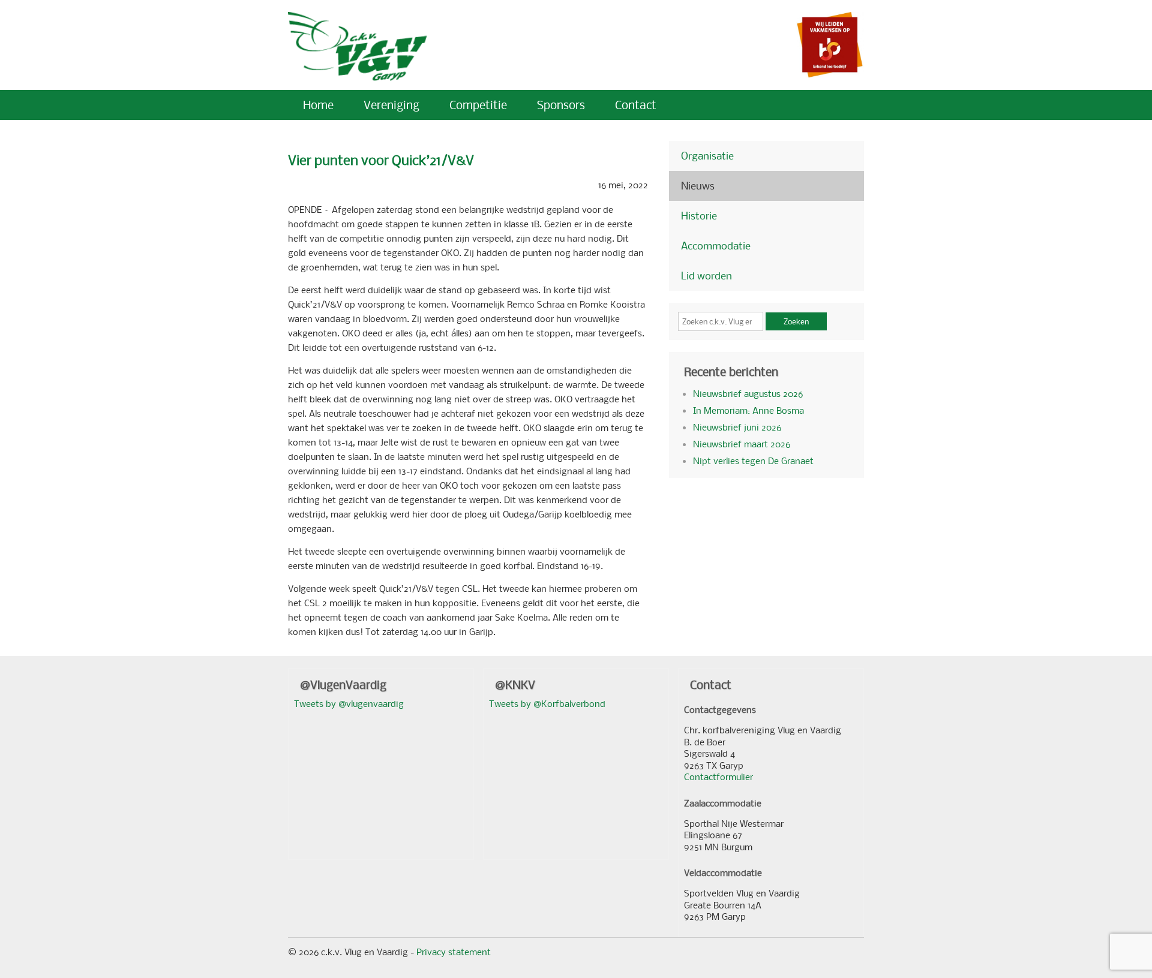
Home (318, 105)
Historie (699, 215)
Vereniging (391, 105)
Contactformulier (718, 777)
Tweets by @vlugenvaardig (349, 703)
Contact (635, 105)
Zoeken (796, 321)
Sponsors (561, 105)
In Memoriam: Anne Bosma (748, 410)
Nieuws (698, 185)
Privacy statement (453, 952)
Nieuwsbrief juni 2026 (737, 427)
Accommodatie (716, 245)
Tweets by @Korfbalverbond (547, 703)
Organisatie (707, 156)
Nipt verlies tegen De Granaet (753, 461)
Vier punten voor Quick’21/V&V (381, 160)
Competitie (478, 105)
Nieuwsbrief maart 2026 (741, 444)
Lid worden (706, 275)
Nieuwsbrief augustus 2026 (748, 393)
